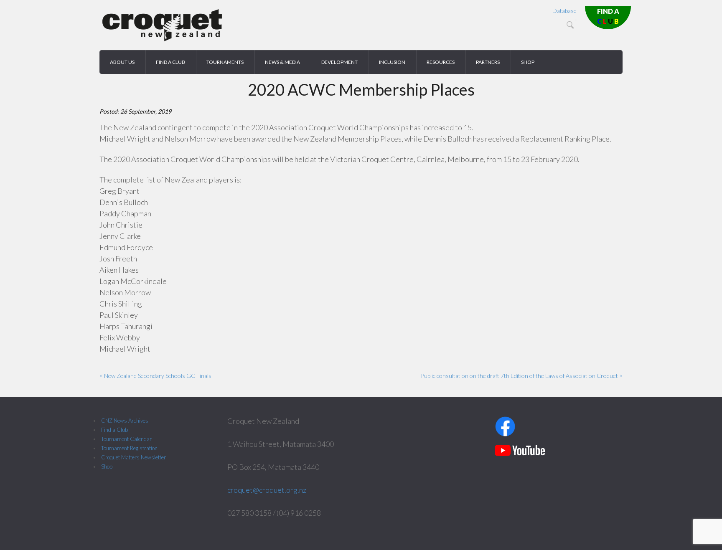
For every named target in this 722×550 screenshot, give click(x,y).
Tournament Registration (129, 448)
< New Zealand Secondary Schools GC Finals (155, 375)
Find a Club (114, 429)
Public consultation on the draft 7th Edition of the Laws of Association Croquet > (522, 375)
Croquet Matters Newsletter (133, 457)
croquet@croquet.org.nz (266, 489)
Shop (106, 466)
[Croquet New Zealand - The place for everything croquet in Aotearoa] (162, 39)
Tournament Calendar (126, 439)
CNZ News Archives (124, 420)
